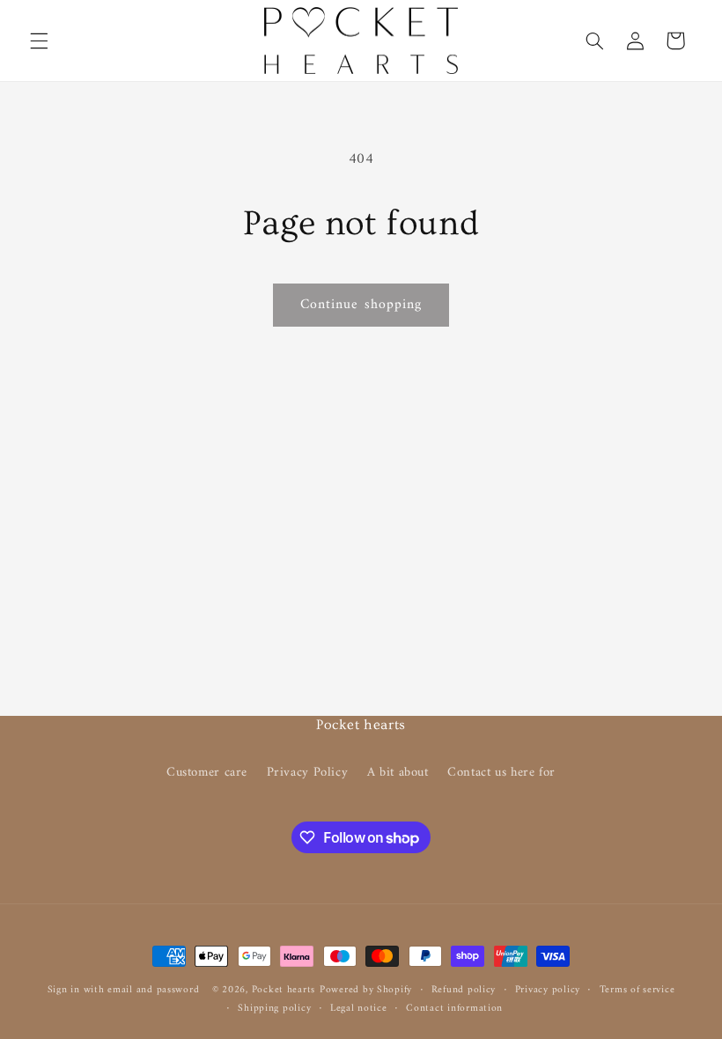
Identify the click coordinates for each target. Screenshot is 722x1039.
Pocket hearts (284, 989)
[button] (38, 40)
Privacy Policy (308, 772)
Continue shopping (361, 304)
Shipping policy (274, 1008)
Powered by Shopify (366, 989)
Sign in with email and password (124, 989)
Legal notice (358, 1008)
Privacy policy (547, 990)
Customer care (206, 773)
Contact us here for (501, 772)
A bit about (398, 772)
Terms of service (637, 990)
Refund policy (464, 990)
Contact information (454, 1008)
